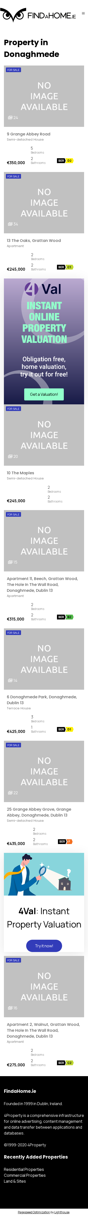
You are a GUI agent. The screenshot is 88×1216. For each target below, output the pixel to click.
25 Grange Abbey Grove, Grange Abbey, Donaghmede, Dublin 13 (39, 812)
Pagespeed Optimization (34, 1212)
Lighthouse (61, 1212)
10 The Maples (20, 473)
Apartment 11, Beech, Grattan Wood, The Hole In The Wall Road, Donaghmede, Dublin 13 (42, 584)
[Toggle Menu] (83, 13)
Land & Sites (15, 1181)
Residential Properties (24, 1169)
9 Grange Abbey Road (28, 134)
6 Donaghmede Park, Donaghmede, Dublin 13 (42, 700)
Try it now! (44, 946)
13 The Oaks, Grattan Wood (34, 240)
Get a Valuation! (44, 394)
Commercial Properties (25, 1175)
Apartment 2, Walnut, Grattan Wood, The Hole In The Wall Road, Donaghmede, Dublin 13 (43, 1030)
